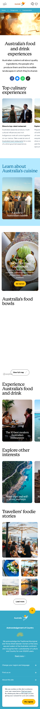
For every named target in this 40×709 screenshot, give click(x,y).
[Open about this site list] (36, 680)
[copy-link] (28, 78)
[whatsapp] (22, 78)
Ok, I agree (28, 702)
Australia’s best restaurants (12, 141)
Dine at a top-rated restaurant (14, 126)
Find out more (26, 691)
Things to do (14, 10)
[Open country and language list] (36, 666)
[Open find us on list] (36, 673)
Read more (19, 656)
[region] (20, 343)
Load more (20, 602)
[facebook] (12, 78)
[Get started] (20, 261)
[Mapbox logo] (8, 374)
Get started (20, 284)
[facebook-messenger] (17, 78)
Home (4, 10)
